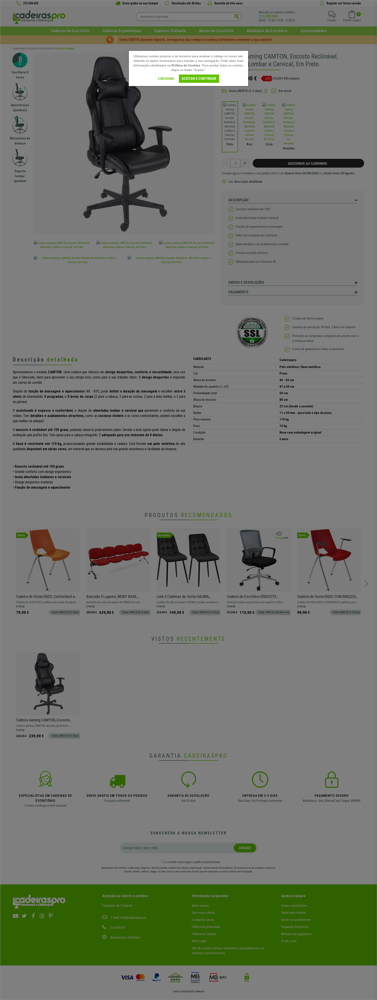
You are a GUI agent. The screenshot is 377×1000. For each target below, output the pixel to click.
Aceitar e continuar (199, 78)
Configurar (166, 78)
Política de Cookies (185, 65)
